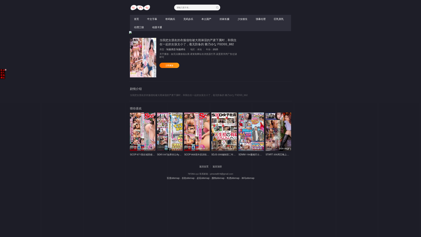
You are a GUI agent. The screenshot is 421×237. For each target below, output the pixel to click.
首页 (136, 19)
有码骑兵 (170, 19)
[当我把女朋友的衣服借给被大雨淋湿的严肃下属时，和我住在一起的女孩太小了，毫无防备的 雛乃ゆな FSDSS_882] (143, 57)
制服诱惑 (171, 49)
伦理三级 (139, 27)
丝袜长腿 (224, 19)
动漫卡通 (157, 27)
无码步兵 (188, 19)
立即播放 (169, 65)
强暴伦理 (261, 19)
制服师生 (181, 49)
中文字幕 (152, 19)
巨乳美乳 (279, 19)
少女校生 (243, 19)
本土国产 (206, 19)
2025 (215, 49)
